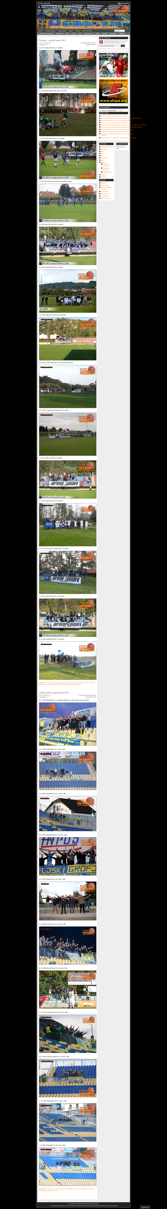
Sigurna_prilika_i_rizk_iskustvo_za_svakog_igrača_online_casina (118, 137)
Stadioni (104, 33)
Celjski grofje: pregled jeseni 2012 (54, 692)
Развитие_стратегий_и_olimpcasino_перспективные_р (116, 131)
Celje (56, 1189)
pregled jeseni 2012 (53, 684)
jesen (62, 682)
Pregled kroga (88, 33)
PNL (87, 682)
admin (50, 43)
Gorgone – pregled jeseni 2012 (52, 40)
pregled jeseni (43, 1190)
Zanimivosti (122, 33)
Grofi (79, 1189)
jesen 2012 (68, 682)
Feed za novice (124, 3)
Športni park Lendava (75, 684)
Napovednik (59, 33)
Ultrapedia (113, 33)
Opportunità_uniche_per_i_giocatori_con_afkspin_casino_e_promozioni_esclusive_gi (123, 125)
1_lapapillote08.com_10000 (45, 33)
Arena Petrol (51, 1189)
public (97, 33)
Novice (73, 33)
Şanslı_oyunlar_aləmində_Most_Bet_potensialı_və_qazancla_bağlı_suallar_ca (122, 127)
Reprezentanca (62, 31)
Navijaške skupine (50, 31)
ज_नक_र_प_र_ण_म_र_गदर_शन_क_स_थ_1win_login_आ (114, 122)
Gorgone (48, 682)
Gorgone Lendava (56, 682)
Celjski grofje (61, 1189)
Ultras (60, 684)
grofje (82, 1189)
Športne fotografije (106, 198)
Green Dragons (105, 185)
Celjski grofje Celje (70, 1189)
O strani (77, 31)
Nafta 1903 (83, 682)
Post (79, 33)
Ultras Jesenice (105, 193)
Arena (45, 1189)
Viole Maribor (104, 196)
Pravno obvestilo (87, 31)
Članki (71, 31)
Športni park (66, 684)
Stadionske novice (108, 172)
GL (45, 682)
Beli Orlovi (103, 183)
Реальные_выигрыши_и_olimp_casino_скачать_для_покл (117, 129)
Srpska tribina (104, 191)
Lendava (73, 682)
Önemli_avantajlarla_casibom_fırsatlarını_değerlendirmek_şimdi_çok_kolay (121, 118)
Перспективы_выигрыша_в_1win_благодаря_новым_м (116, 120)
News (67, 33)
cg (76, 1189)
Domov (41, 31)
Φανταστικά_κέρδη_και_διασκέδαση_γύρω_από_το (114, 116)
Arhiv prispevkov (103, 110)
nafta (78, 682)
